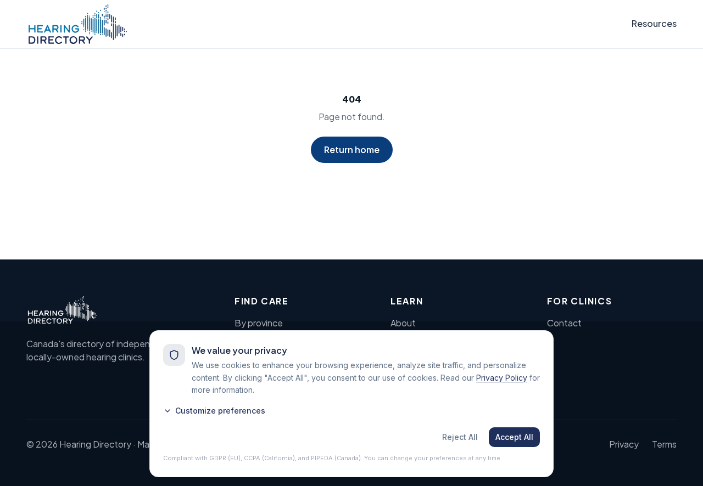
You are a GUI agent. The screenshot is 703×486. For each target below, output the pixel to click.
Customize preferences (220, 410)
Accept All (514, 437)
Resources (654, 23)
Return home (352, 149)
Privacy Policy (501, 377)
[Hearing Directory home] (77, 24)
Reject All (460, 437)
